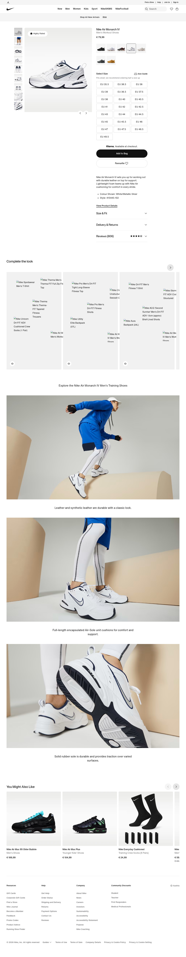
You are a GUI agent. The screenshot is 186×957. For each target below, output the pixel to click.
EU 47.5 (122, 129)
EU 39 (104, 92)
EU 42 (122, 107)
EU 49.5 (104, 137)
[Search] (146, 9)
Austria (176, 886)
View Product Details (106, 206)
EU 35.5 (104, 84)
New (60, 9)
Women (77, 9)
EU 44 (122, 114)
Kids (86, 9)
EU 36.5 (122, 92)
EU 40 (122, 99)
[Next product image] (86, 113)
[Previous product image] (80, 113)
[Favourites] (171, 9)
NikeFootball (121, 9)
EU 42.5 (139, 107)
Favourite (119, 163)
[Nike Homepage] (11, 9)
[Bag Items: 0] (177, 9)
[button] (18, 41)
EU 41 (105, 107)
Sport (94, 9)
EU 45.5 (122, 122)
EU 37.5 (139, 92)
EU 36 (139, 84)
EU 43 (104, 114)
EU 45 (104, 122)
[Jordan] (8, 2)
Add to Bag (122, 153)
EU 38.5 (122, 84)
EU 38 (104, 99)
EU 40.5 (139, 99)
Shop (105, 17)
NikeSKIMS (106, 9)
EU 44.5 (139, 114)
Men (67, 9)
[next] (170, 267)
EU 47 (104, 129)
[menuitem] (161, 2)
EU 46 (139, 122)
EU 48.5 (139, 129)
